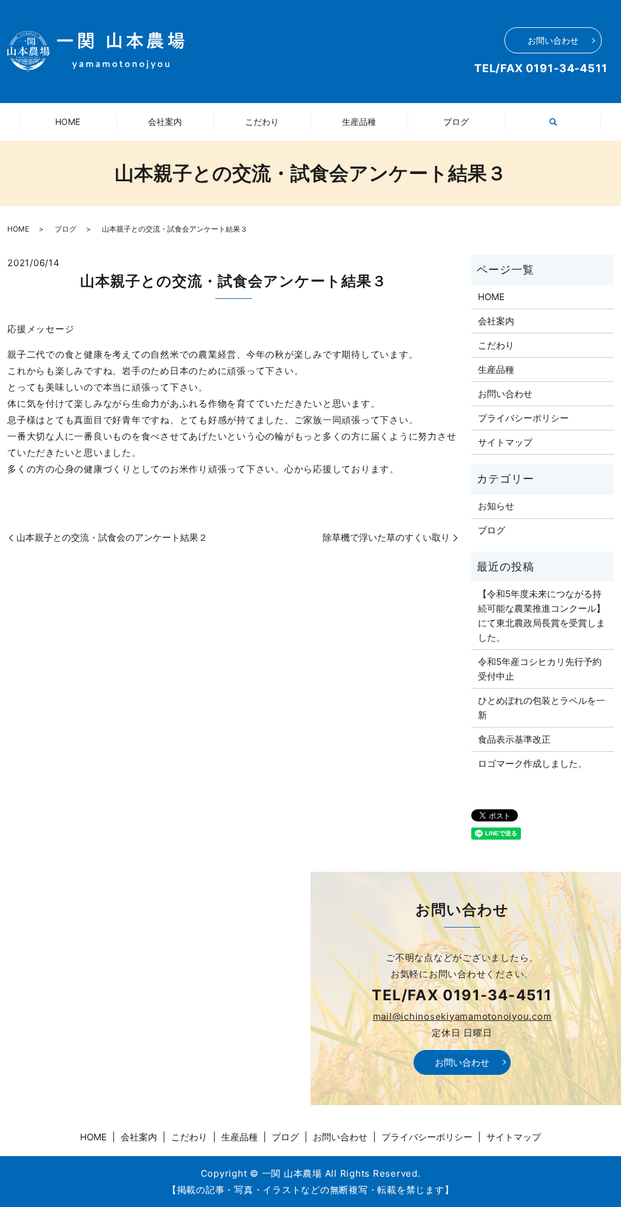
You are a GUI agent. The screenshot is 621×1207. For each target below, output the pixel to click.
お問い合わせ (553, 40)
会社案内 (165, 121)
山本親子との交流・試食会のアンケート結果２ (111, 537)
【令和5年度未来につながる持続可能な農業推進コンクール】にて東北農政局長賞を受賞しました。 (541, 615)
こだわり (262, 121)
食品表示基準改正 (514, 739)
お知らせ (496, 506)
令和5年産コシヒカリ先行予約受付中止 (540, 669)
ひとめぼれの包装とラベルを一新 (541, 708)
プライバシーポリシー (523, 418)
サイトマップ (505, 442)
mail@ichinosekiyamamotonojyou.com (462, 1016)
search (560, 128)
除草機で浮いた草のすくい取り (386, 537)
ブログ (456, 121)
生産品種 (359, 121)
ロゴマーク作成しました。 (532, 763)
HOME (67, 121)
